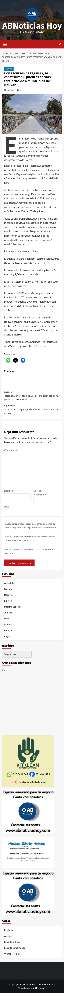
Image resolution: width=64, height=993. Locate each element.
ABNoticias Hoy (32, 26)
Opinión (8, 624)
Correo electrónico (40, 492)
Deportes (9, 594)
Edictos (8, 600)
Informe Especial (12, 606)
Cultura (8, 589)
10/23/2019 (11, 90)
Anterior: (31, 395)
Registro (8, 930)
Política (8, 630)
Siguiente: (32, 409)
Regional (9, 69)
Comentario (11, 450)
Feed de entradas (13, 942)
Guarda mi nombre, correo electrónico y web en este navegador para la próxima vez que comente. (31, 525)
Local (7, 618)
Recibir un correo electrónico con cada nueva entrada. (29, 551)
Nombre (9, 490)
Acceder (8, 936)
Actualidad (9, 583)
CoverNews (24, 988)
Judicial (8, 612)
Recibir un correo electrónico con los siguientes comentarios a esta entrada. (30, 538)
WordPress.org (11, 953)
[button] (5, 44)
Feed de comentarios (14, 947)
